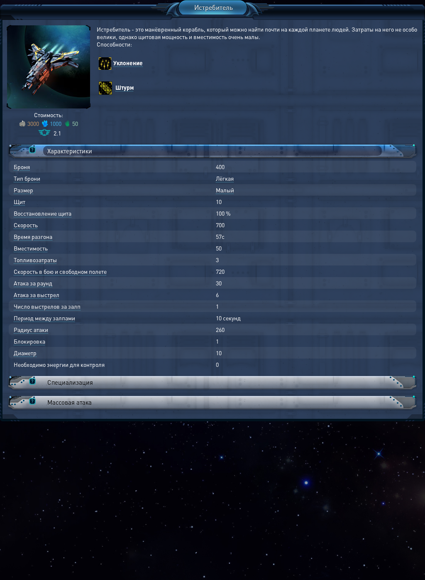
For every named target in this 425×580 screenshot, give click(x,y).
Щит (19, 201)
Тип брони (27, 178)
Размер (23, 190)
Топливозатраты (35, 259)
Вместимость (31, 248)
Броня (22, 166)
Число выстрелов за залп (47, 306)
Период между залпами (44, 318)
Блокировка (29, 341)
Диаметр (25, 352)
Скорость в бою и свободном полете (60, 271)
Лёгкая (225, 178)
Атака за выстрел (36, 294)
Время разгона (33, 236)
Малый (225, 190)
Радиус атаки (31, 329)
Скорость (26, 225)
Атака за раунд (33, 283)
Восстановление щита (42, 213)
